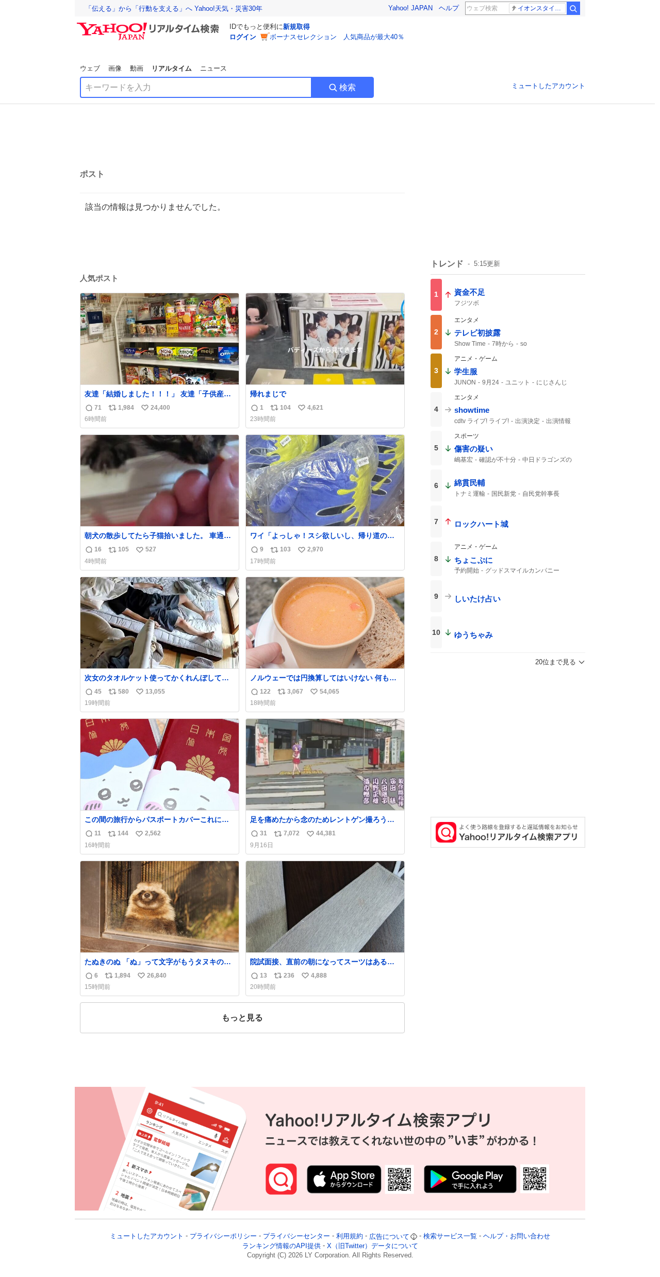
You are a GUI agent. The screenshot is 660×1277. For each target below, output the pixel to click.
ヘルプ (449, 8)
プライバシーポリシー (223, 1236)
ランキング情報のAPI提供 (281, 1246)
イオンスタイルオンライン (542, 8)
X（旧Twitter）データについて (372, 1246)
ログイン (242, 37)
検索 (347, 87)
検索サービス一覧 (450, 1236)
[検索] (573, 8)
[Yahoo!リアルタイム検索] (149, 25)
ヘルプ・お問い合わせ (516, 1236)
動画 (136, 68)
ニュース (213, 68)
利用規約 (349, 1236)
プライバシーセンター (296, 1236)
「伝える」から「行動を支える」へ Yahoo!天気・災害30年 (173, 8)
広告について (389, 1236)
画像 (115, 68)
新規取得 (296, 26)
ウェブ (90, 68)
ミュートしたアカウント (548, 86)
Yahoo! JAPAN (410, 8)
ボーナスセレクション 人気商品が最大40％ (337, 37)
